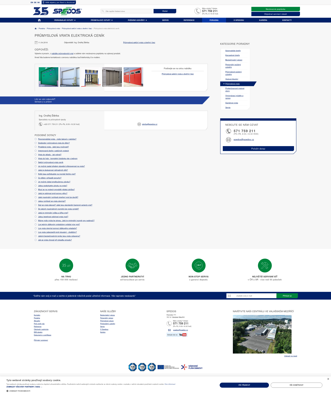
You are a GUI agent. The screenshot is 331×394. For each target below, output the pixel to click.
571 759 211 (210, 11)
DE (35, 2)
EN (32, 2)
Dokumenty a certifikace (42, 335)
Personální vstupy (64, 20)
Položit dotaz (258, 148)
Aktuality (37, 321)
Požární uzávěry (136, 20)
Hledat (165, 11)
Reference (189, 20)
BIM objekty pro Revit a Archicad (60, 2)
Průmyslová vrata (53, 28)
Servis (165, 20)
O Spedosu (104, 329)
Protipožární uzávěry (107, 323)
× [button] (328, 379)
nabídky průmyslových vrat (62, 53)
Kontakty (287, 20)
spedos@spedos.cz (244, 139)
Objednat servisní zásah (275, 14)
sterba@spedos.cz (149, 124)
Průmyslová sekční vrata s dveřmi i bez (76, 28)
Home (39, 20)
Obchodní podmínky (41, 329)
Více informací (170, 384)
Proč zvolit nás (39, 323)
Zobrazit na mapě (290, 356)
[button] (90, 386)
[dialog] (165, 385)
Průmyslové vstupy (101, 20)
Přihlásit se (287, 295)
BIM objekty (38, 332)
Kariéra (263, 20)
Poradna (214, 20)
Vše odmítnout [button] (296, 385)
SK (38, 2)
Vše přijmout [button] (244, 385)
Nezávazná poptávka (275, 9)
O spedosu (239, 20)
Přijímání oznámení (41, 340)
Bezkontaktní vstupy (107, 315)
